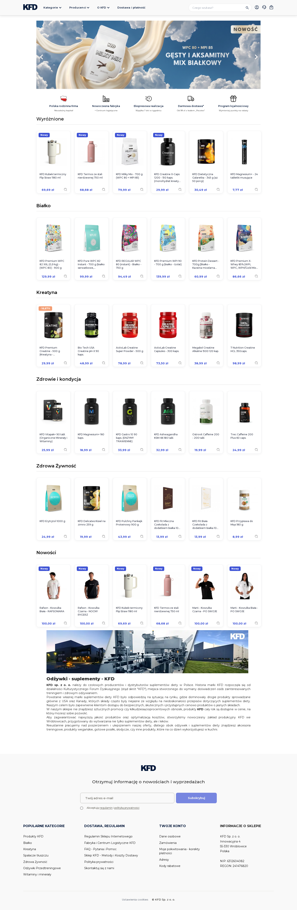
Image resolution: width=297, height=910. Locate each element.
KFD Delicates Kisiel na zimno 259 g (91, 523)
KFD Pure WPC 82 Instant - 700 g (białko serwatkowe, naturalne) (91, 264)
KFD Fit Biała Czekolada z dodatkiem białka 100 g (205, 525)
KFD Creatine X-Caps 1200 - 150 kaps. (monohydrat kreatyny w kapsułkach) (168, 178)
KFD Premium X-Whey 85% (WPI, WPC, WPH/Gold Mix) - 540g (244, 264)
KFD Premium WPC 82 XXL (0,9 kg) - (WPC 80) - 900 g (52, 264)
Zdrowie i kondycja (58, 379)
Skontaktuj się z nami (99, 868)
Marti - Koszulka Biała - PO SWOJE (244, 609)
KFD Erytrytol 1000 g (52, 521)
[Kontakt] (264, 7)
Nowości (46, 553)
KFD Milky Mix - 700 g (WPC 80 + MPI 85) (129, 176)
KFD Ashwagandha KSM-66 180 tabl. (166, 436)
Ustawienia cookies (135, 899)
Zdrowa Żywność (56, 466)
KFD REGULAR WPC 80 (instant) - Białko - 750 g (128, 264)
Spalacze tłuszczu (35, 855)
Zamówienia (168, 843)
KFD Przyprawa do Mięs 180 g (242, 523)
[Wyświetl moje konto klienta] (256, 7)
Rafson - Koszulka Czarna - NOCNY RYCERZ (88, 611)
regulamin (106, 807)
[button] (53, 55)
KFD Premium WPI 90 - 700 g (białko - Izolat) (168, 262)
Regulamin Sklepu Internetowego (108, 836)
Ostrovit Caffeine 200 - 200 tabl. (205, 436)
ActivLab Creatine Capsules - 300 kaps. (166, 349)
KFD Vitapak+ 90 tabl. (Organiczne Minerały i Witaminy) (53, 438)
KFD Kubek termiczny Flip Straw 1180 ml (53, 176)
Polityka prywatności (98, 862)
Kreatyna (46, 292)
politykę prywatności (126, 807)
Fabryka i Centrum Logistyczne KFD (110, 843)
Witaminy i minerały (37, 874)
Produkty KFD (33, 836)
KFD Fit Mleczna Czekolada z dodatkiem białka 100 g (167, 525)
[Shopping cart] (271, 7)
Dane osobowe (170, 836)
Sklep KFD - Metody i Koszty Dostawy (111, 855)
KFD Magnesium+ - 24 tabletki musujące (244, 176)
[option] (148, 55)
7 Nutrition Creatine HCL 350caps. (243, 349)
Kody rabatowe (169, 866)
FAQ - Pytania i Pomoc (100, 849)
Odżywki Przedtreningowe (42, 868)
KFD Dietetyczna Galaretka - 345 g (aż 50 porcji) (205, 178)
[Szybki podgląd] (65, 189)
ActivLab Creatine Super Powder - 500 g (129, 349)
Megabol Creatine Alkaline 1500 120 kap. (205, 349)
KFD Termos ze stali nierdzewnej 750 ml (90, 176)
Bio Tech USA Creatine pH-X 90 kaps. (88, 351)
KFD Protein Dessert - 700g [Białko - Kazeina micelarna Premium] (205, 264)
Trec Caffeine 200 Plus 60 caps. (242, 436)
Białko (43, 206)
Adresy (164, 859)
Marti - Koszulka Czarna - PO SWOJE (204, 609)
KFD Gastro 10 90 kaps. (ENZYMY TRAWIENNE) (126, 438)
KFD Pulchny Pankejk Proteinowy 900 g (129, 523)
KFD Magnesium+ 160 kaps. (91, 436)
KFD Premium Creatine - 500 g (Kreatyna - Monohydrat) (50, 351)
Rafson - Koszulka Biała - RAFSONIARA (52, 609)
